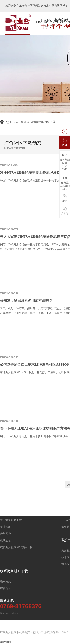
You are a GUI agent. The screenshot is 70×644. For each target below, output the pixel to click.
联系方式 (5, 581)
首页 (23, 122)
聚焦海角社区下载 (43, 122)
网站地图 (5, 642)
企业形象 (5, 526)
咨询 (64, 144)
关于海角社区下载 (11, 520)
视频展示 (5, 540)
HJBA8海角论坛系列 (49, 24)
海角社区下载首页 (17, 24)
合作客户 (5, 533)
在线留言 (5, 588)
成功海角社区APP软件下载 (16, 547)
